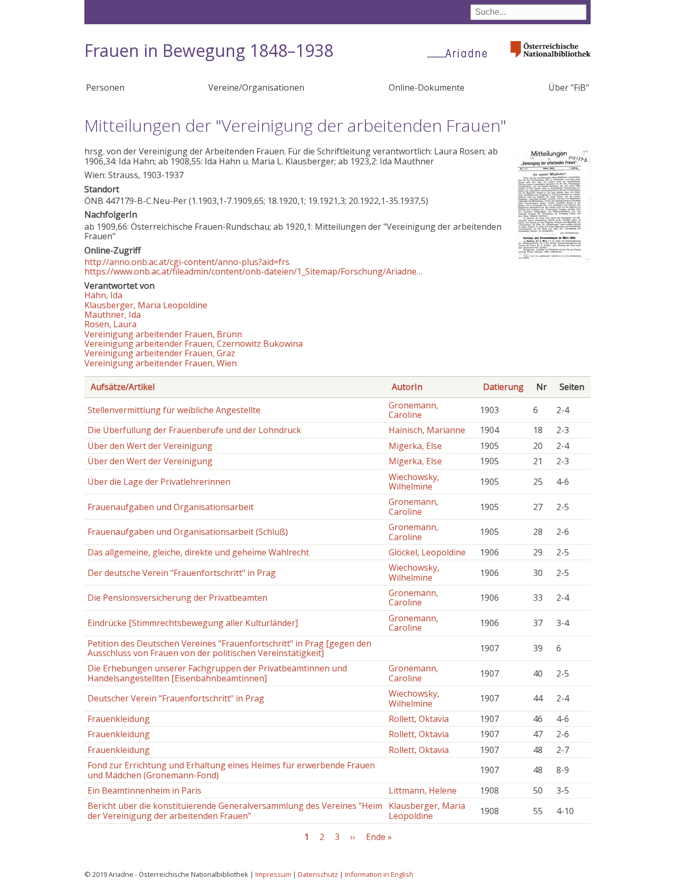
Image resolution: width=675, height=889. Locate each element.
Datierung (503, 387)
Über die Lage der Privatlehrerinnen (159, 481)
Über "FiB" (568, 87)
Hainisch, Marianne (427, 430)
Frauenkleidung (119, 719)
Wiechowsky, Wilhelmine (414, 481)
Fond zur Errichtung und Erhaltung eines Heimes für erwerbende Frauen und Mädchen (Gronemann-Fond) (231, 769)
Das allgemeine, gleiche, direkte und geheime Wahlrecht (198, 552)
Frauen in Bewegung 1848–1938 (208, 50)
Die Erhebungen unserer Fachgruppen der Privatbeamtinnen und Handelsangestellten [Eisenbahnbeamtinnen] (217, 672)
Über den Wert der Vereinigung (150, 446)
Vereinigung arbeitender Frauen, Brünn (163, 334)
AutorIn (407, 387)
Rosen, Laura (110, 324)
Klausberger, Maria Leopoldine (145, 305)
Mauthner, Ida (112, 314)
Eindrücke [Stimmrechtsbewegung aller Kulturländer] (193, 623)
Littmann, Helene (423, 790)
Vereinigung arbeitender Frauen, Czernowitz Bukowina (193, 343)
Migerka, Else (415, 446)
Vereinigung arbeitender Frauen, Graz (159, 353)
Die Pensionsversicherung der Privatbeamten (177, 597)
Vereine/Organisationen (256, 87)
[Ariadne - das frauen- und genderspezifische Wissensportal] (460, 52)
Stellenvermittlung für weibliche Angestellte (174, 410)
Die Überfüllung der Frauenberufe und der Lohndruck (194, 430)
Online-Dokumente (427, 87)
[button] (552, 263)
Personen (105, 87)
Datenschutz (318, 874)
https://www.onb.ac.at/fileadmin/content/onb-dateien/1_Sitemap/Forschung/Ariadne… (253, 271)
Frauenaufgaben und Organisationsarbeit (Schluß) (188, 532)
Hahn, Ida (103, 295)
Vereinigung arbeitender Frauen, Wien (160, 363)
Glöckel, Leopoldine (427, 552)
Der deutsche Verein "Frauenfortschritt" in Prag (182, 573)
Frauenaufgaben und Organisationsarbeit (171, 507)
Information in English (379, 874)
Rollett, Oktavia (419, 719)
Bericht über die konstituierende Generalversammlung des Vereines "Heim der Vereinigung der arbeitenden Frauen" (235, 810)
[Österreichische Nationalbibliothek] (550, 61)
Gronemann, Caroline (413, 410)
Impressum (273, 874)
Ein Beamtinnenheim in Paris (144, 790)
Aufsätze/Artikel (123, 387)
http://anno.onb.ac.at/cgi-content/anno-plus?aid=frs (187, 262)
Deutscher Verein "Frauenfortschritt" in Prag (176, 698)
